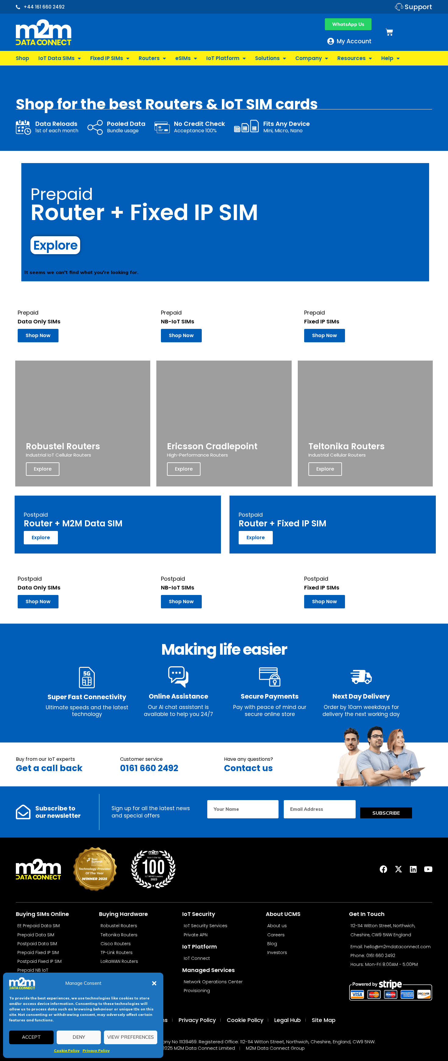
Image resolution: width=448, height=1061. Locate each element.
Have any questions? (248, 759)
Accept (31, 1037)
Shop (22, 58)
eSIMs (183, 58)
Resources (351, 58)
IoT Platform (223, 58)
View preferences (130, 1037)
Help (387, 58)
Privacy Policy (96, 1050)
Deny (79, 1037)
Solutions (267, 58)
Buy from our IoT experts (45, 759)
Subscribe (386, 813)
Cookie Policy (67, 1050)
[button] (154, 983)
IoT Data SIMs (56, 58)
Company (308, 58)
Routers (149, 58)
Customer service (141, 759)
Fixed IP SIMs (106, 58)
